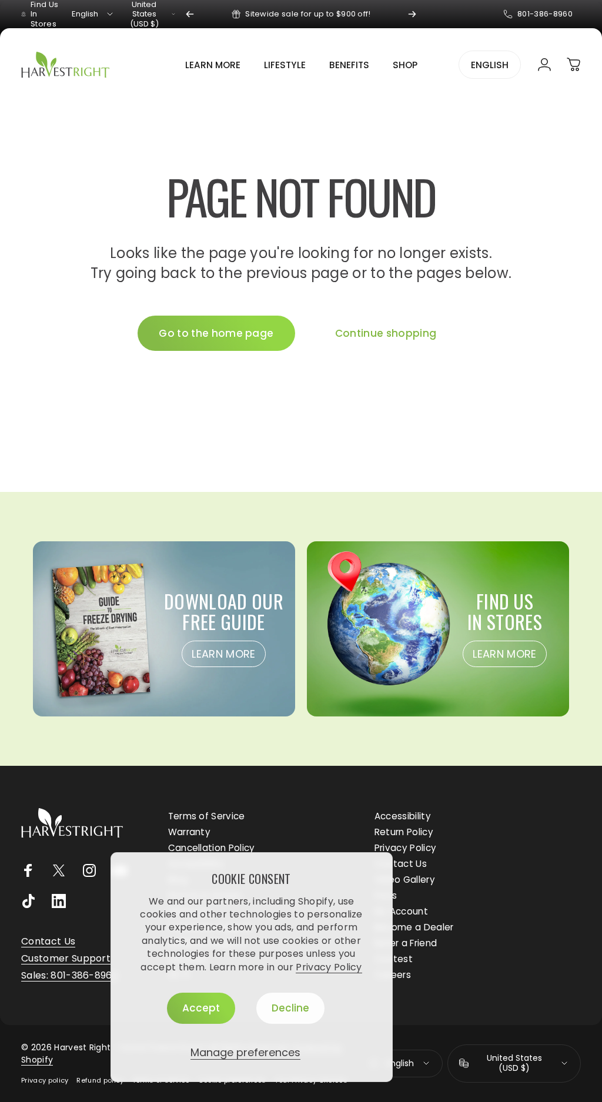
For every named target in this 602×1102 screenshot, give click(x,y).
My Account (401, 911)
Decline (290, 1008)
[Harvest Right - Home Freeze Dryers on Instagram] (89, 870)
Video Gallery (404, 879)
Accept (201, 1008)
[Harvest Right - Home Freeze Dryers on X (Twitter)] (59, 870)
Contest (393, 958)
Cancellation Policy (211, 847)
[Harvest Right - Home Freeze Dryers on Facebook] (28, 870)
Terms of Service (206, 816)
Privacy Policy (329, 967)
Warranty (189, 832)
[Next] (412, 14)
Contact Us (400, 863)
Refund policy (99, 1080)
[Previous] (190, 14)
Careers (392, 974)
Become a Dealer (414, 927)
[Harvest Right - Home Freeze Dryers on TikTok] (28, 901)
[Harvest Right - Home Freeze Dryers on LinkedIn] (59, 901)
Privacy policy (44, 1080)
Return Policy (403, 832)
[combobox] (93, 14)
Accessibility (402, 816)
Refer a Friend (405, 943)
